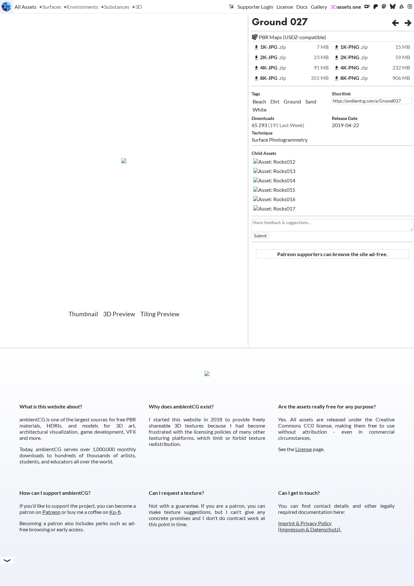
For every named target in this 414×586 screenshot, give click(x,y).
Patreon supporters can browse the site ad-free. (332, 254)
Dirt (274, 101)
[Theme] (231, 6)
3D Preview (119, 314)
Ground (270, 22)
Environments (82, 7)
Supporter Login (255, 7)
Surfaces (51, 7)
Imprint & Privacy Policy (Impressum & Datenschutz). (309, 526)
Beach (259, 101)
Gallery (319, 7)
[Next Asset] (408, 22)
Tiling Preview (160, 314)
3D (138, 7)
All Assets (26, 7)
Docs (302, 7)
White (260, 109)
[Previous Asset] (395, 22)
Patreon (51, 512)
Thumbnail (83, 314)
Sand (310, 101)
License (285, 7)
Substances (116, 7)
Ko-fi (115, 512)
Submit (260, 235)
